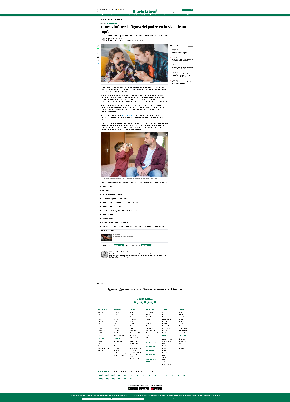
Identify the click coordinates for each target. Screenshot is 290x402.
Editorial (164, 317)
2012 (172, 375)
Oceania (164, 359)
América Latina (166, 341)
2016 (148, 375)
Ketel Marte (144, 14)
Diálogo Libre (101, 330)
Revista (168, 12)
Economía (126, 12)
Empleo (116, 319)
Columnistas (166, 328)
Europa (164, 348)
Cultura (132, 317)
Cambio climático (119, 355)
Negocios (117, 321)
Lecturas (165, 330)
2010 (184, 375)
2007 (112, 379)
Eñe (131, 345)
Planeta (186, 12)
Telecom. (117, 330)
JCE (99, 343)
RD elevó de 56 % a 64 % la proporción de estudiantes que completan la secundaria (180, 53)
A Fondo (100, 328)
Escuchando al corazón (134, 355)
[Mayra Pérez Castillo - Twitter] (121, 39)
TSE (99, 346)
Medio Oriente (166, 353)
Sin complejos (134, 350)
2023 (106, 375)
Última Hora (100, 12)
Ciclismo (148, 324)
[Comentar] (98, 57)
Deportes (174, 12)
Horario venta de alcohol (103, 14)
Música (132, 312)
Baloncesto (149, 312)
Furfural (151, 14)
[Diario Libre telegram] (148, 302)
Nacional (100, 312)
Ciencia (116, 343)
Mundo (120, 12)
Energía (116, 324)
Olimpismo (149, 328)
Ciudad (100, 314)
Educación (101, 317)
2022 (112, 375)
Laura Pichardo (127, 115)
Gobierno (100, 350)
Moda (131, 321)
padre (110, 245)
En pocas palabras (135, 352)
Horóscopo (182, 346)
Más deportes (150, 330)
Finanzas (116, 312)
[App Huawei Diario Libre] (156, 388)
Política (114, 12)
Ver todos (190, 46)
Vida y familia (134, 343)
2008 (106, 379)
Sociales (132, 328)
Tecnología (117, 348)
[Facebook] (129, 251)
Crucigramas (182, 348)
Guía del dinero (183, 333)
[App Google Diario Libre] (133, 388)
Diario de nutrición (135, 341)
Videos (191, 12)
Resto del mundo (167, 364)
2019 (130, 375)
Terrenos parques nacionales (177, 14)
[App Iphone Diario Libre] (144, 388)
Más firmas (165, 333)
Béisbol (148, 317)
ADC (163, 312)
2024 (100, 375)
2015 (154, 375)
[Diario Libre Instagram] (138, 302)
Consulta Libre (134, 361)
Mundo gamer (183, 330)
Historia (116, 350)
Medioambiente (118, 341)
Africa (164, 357)
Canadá (164, 350)
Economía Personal (136, 358)
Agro (115, 317)
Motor (148, 319)
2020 (124, 375)
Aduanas (165, 14)
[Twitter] (127, 251)
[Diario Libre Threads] (151, 302)
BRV (147, 337)
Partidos (100, 341)
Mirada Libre (166, 314)
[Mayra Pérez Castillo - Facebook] (124, 39)
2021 (118, 375)
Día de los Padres (133, 245)
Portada (103, 19)
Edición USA (175, 80)
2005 (124, 379)
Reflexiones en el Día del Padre (123, 236)
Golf (147, 321)
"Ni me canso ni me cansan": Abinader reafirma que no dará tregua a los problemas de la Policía (182, 67)
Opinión (180, 12)
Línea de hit (149, 335)
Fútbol (148, 314)
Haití (163, 343)
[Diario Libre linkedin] (145, 302)
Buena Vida (133, 326)
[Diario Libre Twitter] (141, 302)
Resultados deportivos (153, 333)
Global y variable (119, 333)
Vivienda (116, 328)
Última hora (151, 343)
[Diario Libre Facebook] (135, 302)
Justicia (100, 321)
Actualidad (108, 12)
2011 (178, 375)
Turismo (116, 314)
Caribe (164, 362)
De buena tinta (166, 319)
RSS (180, 343)
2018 (136, 375)
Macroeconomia (119, 335)
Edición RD (150, 351)
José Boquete (102, 333)
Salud (99, 319)
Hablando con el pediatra (135, 338)
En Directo (165, 321)
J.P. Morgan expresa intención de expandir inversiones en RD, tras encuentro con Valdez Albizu (181, 75)
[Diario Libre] (145, 11)
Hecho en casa (183, 328)
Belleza (132, 324)
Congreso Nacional (103, 348)
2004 (130, 379)
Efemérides (182, 339)
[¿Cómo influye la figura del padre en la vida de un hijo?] (98, 48)
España (164, 346)
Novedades (133, 330)
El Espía (164, 324)
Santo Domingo (111, 40)
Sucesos (100, 326)
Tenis (148, 326)
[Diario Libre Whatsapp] (155, 302)
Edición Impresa (152, 355)
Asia (163, 355)
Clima (115, 346)
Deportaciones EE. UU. (125, 14)
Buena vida (116, 234)
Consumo (117, 326)
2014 (160, 375)
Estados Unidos (167, 339)
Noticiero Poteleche (168, 326)
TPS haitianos (114, 14)
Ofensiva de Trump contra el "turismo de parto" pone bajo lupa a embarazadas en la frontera (182, 83)
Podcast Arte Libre (135, 333)
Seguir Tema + (112, 23)
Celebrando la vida (135, 348)
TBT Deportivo (150, 340)
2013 (166, 375)
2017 (142, 375)
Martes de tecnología (120, 353)
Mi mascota (133, 335)
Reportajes (101, 335)
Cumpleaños (182, 341)
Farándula (133, 319)
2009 (100, 379)
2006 (118, 379)
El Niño (187, 14)
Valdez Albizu (136, 14)
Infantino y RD (158, 14)
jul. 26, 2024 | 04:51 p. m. (125, 40)
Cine (131, 314)
